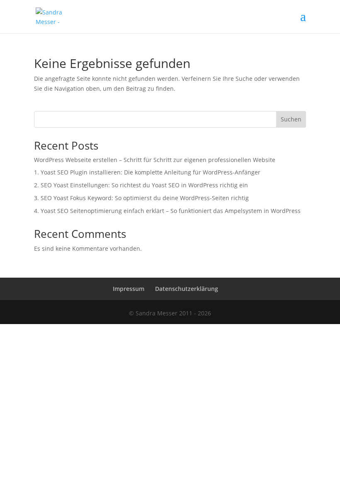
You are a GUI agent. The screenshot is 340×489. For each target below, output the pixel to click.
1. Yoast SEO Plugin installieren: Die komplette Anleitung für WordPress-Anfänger (147, 172)
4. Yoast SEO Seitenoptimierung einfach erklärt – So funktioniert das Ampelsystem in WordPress (167, 211)
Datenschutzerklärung (186, 289)
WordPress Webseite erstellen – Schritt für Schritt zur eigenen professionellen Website (154, 160)
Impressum (128, 289)
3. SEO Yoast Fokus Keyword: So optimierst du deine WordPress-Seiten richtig (141, 198)
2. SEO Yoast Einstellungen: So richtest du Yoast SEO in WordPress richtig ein (141, 185)
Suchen (291, 119)
